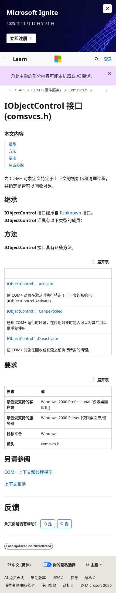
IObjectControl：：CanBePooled (35, 311)
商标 (66, 585)
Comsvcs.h (78, 90)
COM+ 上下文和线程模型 (28, 472)
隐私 (88, 577)
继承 (12, 144)
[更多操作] (107, 90)
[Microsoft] (58, 58)
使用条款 (48, 585)
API (22, 90)
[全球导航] (5, 59)
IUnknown (70, 213)
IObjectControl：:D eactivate (32, 338)
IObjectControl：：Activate (30, 283)
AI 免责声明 (14, 577)
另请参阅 (16, 165)
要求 (12, 158)
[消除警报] (107, 8)
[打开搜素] (96, 59)
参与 (74, 577)
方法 (12, 151)
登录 (108, 58)
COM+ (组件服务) (46, 90)
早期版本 (38, 577)
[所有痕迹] (9, 90)
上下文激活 (15, 484)
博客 (56, 577)
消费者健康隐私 (17, 585)
